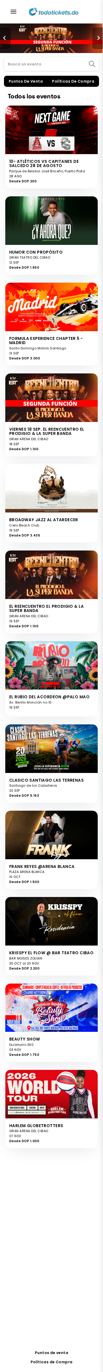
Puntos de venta (51, 1352)
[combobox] (51, 64)
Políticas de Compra (52, 1362)
